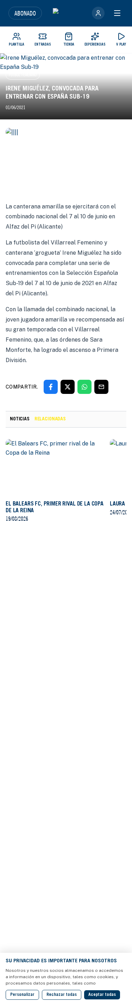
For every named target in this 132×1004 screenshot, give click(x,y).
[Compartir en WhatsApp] (84, 387)
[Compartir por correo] (101, 387)
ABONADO (25, 13)
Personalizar (22, 995)
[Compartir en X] (68, 387)
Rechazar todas (61, 995)
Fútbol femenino (23, 74)
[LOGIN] (98, 13)
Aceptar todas (102, 995)
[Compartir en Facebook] (51, 387)
